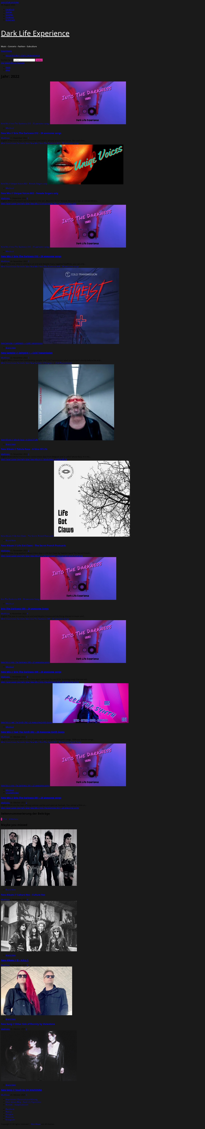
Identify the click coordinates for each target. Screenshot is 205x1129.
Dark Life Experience (35, 33)
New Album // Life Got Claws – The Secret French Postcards (27, 536)
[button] (6, 51)
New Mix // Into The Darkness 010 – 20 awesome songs (25, 247)
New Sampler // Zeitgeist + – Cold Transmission (22, 343)
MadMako (5, 138)
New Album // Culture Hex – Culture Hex (23, 894)
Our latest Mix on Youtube (12, 63)
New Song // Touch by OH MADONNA (21, 1089)
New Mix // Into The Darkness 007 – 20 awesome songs (25, 785)
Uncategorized (12, 792)
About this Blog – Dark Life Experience (23, 55)
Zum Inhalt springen (10, 2)
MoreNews (36, 1124)
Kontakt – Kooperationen (17, 1104)
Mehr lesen (40, 143)
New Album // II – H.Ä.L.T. (15, 960)
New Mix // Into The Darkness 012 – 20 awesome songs (25, 123)
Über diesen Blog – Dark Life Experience (23, 1102)
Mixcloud (10, 128)
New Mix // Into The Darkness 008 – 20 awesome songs (25, 662)
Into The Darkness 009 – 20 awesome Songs (20, 599)
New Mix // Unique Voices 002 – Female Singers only (24, 183)
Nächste (14, 819)
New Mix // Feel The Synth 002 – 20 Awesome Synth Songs (26, 722)
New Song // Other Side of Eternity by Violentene (28, 1023)
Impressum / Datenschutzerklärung (21, 1099)
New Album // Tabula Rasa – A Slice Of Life (19, 439)
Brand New (11, 347)
